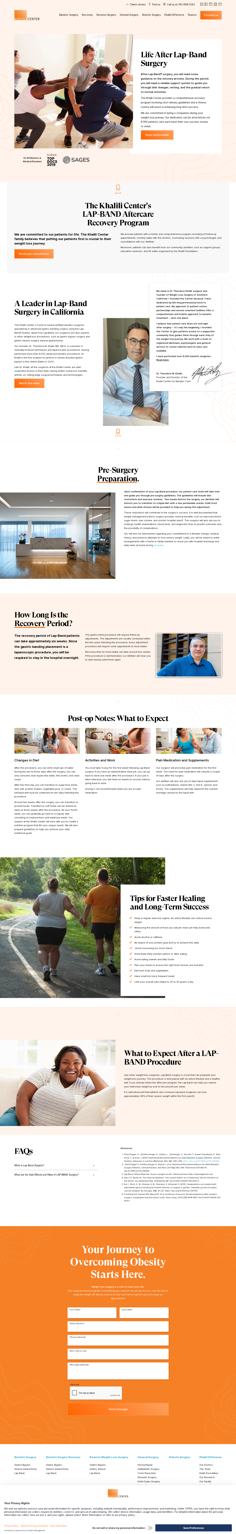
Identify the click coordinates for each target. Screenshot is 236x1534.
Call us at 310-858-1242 (180, 4)
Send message (118, 1409)
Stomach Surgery (147, 1477)
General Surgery (129, 14)
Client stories (137, 4)
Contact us (211, 15)
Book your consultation (34, 253)
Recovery (87, 14)
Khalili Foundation (209, 1473)
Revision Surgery (106, 14)
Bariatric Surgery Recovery (63, 1457)
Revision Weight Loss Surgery (109, 1457)
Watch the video (29, 383)
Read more (162, 360)
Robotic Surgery (151, 14)
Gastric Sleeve (98, 1469)
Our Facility (205, 1481)
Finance (192, 14)
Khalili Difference (174, 14)
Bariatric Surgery (68, 14)
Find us (156, 4)
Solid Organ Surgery (149, 1481)
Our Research (207, 1477)
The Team (204, 1469)
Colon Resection (147, 1473)
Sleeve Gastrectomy (25, 1469)
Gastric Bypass (22, 1465)
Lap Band (19, 1473)
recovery (158, 545)
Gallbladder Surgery (148, 1469)
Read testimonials (157, 135)
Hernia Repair (145, 1465)
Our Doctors (206, 1465)
